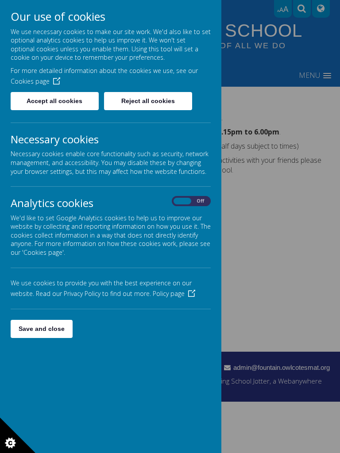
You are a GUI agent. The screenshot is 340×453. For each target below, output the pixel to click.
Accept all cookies (54, 100)
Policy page (169, 293)
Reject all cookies (148, 100)
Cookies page (30, 81)
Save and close (42, 328)
